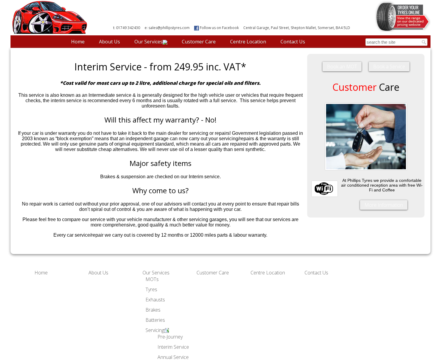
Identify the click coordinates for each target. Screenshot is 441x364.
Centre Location (248, 41)
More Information (383, 205)
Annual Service (173, 357)
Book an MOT (342, 66)
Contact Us (292, 41)
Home (78, 41)
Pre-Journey (170, 336)
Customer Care (199, 41)
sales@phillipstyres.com (169, 27)
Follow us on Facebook (219, 27)
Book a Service (389, 66)
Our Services (148, 41)
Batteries (155, 320)
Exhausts (155, 299)
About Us (109, 41)
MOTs (152, 279)
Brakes (153, 309)
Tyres (151, 289)
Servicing (155, 330)
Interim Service (173, 347)
